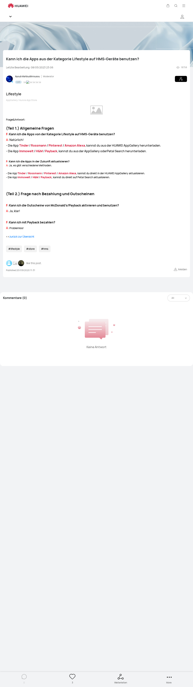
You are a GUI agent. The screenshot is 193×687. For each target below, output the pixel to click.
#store (30, 249)
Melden (182, 269)
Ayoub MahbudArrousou (27, 76)
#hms (44, 249)
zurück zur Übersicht (21, 236)
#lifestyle (14, 249)
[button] (168, 6)
